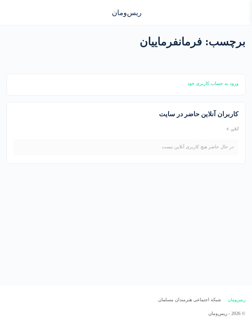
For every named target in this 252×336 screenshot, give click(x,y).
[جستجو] (12, 12)
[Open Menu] (241, 12)
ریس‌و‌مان (127, 13)
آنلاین (233, 129)
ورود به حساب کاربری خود (213, 83)
